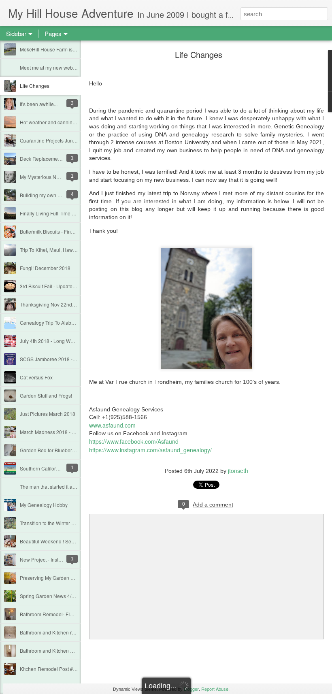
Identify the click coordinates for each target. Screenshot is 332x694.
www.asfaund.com (112, 425)
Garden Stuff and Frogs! (46, 395)
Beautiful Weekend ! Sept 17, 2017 (58, 541)
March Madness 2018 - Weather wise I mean (69, 431)
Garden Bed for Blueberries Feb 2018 (61, 450)
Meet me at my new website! (51, 67)
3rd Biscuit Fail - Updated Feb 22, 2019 (63, 286)
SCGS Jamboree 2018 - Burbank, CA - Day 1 (69, 359)
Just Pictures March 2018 (47, 413)
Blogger (191, 688)
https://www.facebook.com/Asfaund (134, 441)
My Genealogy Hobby (44, 504)
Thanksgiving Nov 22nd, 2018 (53, 304)
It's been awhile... (38, 103)
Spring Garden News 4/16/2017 (54, 595)
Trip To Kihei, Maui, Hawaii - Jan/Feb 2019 (66, 249)
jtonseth (238, 470)
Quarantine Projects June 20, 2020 (58, 140)
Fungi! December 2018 (45, 267)
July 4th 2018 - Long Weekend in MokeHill (66, 340)
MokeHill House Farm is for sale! (55, 49)
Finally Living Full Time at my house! (60, 213)
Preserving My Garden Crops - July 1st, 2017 (69, 577)
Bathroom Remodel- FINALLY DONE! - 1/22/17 (71, 614)
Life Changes (34, 85)
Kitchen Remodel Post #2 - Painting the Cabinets (73, 668)
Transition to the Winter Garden (54, 522)
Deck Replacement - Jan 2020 (53, 158)
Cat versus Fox (36, 377)
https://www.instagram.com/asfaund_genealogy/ (150, 450)
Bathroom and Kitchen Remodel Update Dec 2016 (75, 650)
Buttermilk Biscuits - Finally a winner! (60, 231)
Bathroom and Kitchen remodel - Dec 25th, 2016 (73, 632)
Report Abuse (214, 688)
